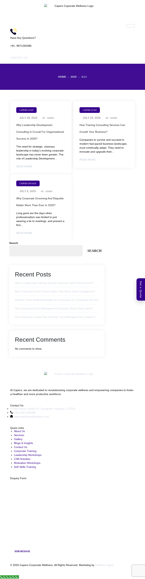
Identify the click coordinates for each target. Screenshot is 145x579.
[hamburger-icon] (130, 26)
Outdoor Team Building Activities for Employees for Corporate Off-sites (57, 299)
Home (62, 76)
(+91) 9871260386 (24, 412)
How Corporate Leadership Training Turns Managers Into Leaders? (55, 316)
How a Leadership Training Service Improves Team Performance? (54, 282)
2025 (74, 76)
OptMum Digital (104, 565)
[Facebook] (11, 420)
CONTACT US (18, 57)
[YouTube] (17, 420)
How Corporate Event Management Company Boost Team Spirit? (54, 308)
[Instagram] (14, 420)
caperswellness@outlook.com (31, 416)
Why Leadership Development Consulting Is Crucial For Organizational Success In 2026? (40, 131)
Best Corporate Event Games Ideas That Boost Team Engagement (55, 291)
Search (13, 242)
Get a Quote (140, 289)
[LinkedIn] (20, 420)
